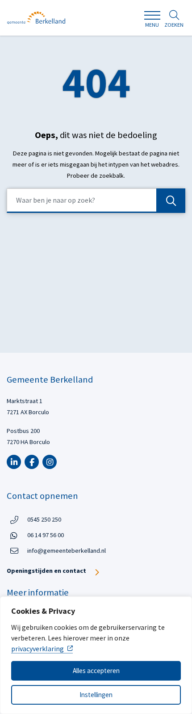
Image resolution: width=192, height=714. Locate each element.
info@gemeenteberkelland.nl (66, 551)
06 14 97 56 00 (45, 534)
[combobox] (96, 200)
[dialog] (96, 655)
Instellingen (96, 694)
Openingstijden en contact (46, 571)
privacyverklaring (37, 648)
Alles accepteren (96, 670)
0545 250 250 (44, 519)
